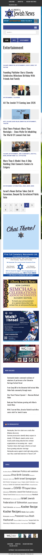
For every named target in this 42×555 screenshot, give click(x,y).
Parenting (12, 516)
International (17, 186)
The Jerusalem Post (13, 424)
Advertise (20, 1)
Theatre (5, 123)
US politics (18, 523)
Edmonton (12, 65)
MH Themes (30, 550)
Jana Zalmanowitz (24, 154)
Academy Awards (7, 471)
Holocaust (6, 499)
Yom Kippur (31, 523)
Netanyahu (6, 516)
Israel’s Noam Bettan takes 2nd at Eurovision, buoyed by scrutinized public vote (21, 194)
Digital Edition (30, 488)
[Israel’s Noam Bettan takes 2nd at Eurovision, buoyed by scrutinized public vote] (21, 182)
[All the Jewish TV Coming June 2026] (21, 94)
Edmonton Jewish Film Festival (20, 492)
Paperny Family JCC (12, 155)
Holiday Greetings (31, 1)
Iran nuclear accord (15, 499)
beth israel (11, 479)
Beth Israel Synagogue (25, 478)
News (32, 65)
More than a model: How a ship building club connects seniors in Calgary (18, 164)
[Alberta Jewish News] (21, 14)
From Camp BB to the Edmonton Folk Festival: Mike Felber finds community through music (23, 388)
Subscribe (12, 1)
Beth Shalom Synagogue (10, 482)
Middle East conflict (27, 512)
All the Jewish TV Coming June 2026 (19, 102)
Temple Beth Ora (33, 520)
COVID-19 (19, 488)
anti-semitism (33, 471)
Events (28, 65)
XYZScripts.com (29, 554)
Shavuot (16, 520)
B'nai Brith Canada (20, 474)
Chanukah (7, 488)
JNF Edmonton (17, 507)
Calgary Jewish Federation (28, 482)
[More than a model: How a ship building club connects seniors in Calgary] (21, 150)
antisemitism (7, 475)
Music (28, 186)
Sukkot (20, 520)
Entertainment (20, 65)
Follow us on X (13, 5)
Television (16, 97)
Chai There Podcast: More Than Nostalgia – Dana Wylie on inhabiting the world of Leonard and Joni (19, 132)
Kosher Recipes (12, 511)
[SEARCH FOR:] (21, 32)
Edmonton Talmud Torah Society (24, 494)
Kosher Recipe (29, 506)
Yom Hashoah (24, 523)
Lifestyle (33, 154)
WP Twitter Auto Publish (14, 554)
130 (17, 210)
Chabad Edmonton (34, 484)
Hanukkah (35, 495)
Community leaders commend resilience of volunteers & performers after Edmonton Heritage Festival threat (20, 380)
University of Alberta (9, 523)
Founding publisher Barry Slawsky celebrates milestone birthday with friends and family (19, 75)
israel (24, 498)
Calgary (5, 65)
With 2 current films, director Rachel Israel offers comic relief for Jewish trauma (23, 410)
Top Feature (22, 155)
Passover (19, 515)
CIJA (12, 488)
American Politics (19, 471)
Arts (14, 40)
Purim (26, 516)
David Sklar (15, 121)
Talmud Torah (25, 520)
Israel (24, 186)
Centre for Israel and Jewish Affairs (19, 484)
